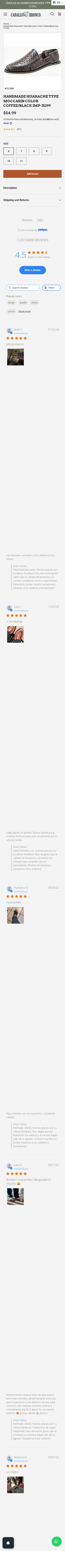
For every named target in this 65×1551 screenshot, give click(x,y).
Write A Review (32, 270)
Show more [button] (24, 311)
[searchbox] (23, 288)
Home (6, 24)
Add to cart (32, 173)
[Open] (8, 1543)
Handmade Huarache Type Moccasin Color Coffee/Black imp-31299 (31, 27)
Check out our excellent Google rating (25, 2)
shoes (34, 302)
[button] (15, 357)
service (11, 311)
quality (23, 302)
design (11, 302)
